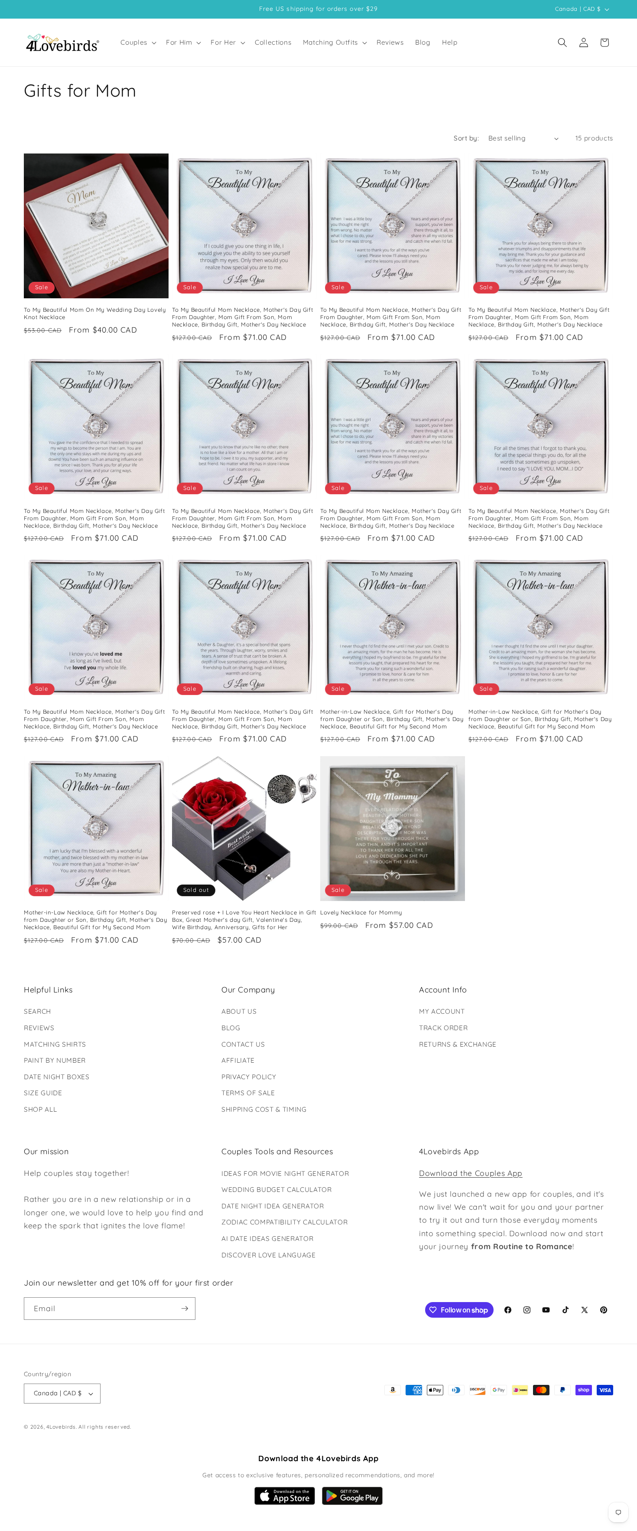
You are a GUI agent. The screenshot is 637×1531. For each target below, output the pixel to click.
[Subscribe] (184, 1308)
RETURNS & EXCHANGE (458, 1044)
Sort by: (466, 138)
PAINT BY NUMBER (55, 1060)
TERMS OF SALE (248, 1093)
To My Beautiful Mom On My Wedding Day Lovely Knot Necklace (95, 313)
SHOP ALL (40, 1109)
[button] (137, 42)
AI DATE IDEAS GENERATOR (267, 1238)
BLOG (230, 1028)
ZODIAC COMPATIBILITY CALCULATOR (284, 1222)
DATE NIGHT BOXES (57, 1077)
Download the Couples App (471, 1173)
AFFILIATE (238, 1060)
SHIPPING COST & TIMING (264, 1109)
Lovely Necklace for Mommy (361, 912)
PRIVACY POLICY (248, 1077)
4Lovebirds (61, 1426)
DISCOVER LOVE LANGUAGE (268, 1255)
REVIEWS (39, 1028)
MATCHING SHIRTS (55, 1044)
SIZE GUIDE (43, 1093)
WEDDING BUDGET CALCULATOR (276, 1189)
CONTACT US (243, 1044)
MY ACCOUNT (442, 1011)
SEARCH (37, 1011)
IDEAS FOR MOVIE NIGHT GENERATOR (285, 1173)
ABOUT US (239, 1011)
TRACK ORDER (443, 1028)
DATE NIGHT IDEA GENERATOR (272, 1206)
